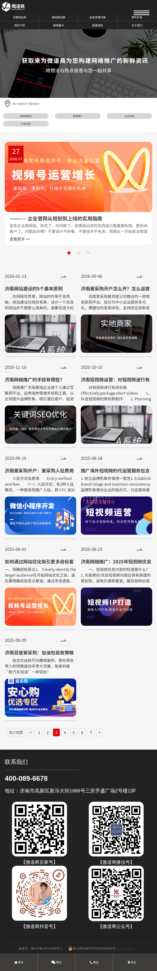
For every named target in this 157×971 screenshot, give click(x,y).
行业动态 (26, 123)
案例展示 (58, 25)
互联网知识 (34, 103)
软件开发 (137, 17)
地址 (133, 962)
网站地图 (126, 949)
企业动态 (129, 116)
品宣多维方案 (98, 17)
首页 (14, 103)
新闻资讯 (97, 25)
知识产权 (19, 25)
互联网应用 (19, 17)
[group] (78, 193)
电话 (95, 962)
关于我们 (137, 25)
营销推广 (78, 116)
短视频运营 (58, 17)
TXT (135, 949)
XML (118, 949)
